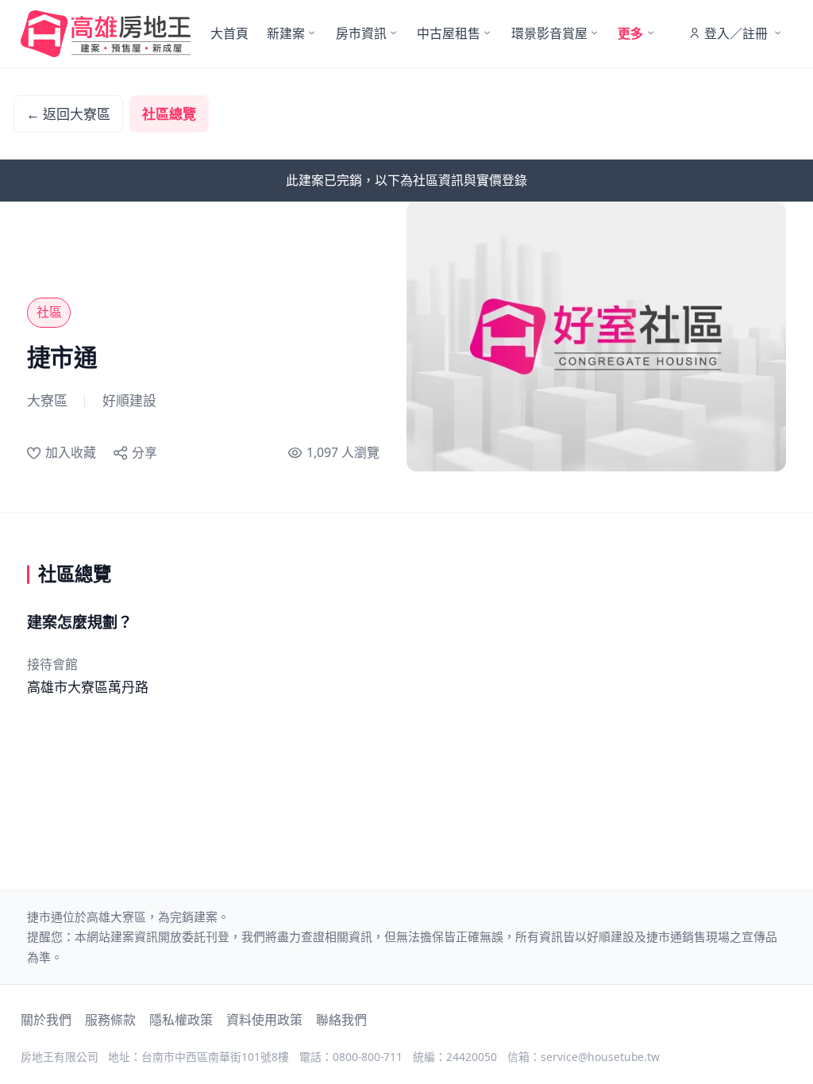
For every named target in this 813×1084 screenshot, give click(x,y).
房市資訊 (361, 33)
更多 (630, 33)
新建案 (286, 33)
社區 (49, 312)
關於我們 (46, 1019)
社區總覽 (169, 114)
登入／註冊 (736, 33)
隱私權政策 (181, 1019)
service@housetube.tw (600, 1056)
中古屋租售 (448, 33)
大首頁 (229, 33)
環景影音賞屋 (549, 33)
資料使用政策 (264, 1019)
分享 (144, 452)
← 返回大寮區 (68, 114)
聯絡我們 (341, 1019)
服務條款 (110, 1019)
